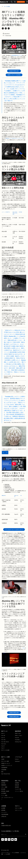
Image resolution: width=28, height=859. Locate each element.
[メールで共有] (9, 28)
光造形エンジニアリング (6, 765)
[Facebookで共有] (3, 28)
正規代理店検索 (4, 814)
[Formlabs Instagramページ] (9, 839)
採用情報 (3, 810)
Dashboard (17, 761)
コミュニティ (4, 812)
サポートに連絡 (18, 808)
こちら (23, 648)
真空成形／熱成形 (5, 791)
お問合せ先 (3, 816)
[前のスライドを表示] (3, 452)
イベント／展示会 (19, 791)
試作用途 (3, 783)
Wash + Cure (18, 733)
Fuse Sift (17, 737)
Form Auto (3, 743)
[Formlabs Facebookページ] (2, 839)
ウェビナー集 (18, 789)
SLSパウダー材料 (5, 761)
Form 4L (3, 737)
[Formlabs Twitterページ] (6, 839)
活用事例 (17, 783)
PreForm (17, 759)
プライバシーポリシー (5, 852)
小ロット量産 (4, 787)
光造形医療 (3, 769)
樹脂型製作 (3, 785)
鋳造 (2, 771)
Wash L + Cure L (18, 735)
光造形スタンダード (5, 763)
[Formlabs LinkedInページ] (15, 839)
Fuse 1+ (3, 748)
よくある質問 (7, 854)
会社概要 (3, 808)
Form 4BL (3, 739)
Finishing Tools (18, 741)
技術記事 (17, 785)
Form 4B (3, 735)
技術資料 (17, 787)
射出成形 (3, 789)
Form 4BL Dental (5, 741)
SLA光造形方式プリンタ (17, 55)
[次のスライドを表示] (6, 452)
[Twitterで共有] (6, 28)
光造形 (2, 759)
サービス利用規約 (15, 852)
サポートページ (18, 810)
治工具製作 (3, 793)
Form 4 (2, 733)
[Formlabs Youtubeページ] (12, 839)
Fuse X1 (3, 746)
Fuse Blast (17, 739)
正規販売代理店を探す (21, 1)
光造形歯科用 (4, 767)
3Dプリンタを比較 (5, 750)
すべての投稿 (7, 6)
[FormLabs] (4, 1)
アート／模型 (4, 795)
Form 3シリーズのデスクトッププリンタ (14, 138)
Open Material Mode (5, 773)
